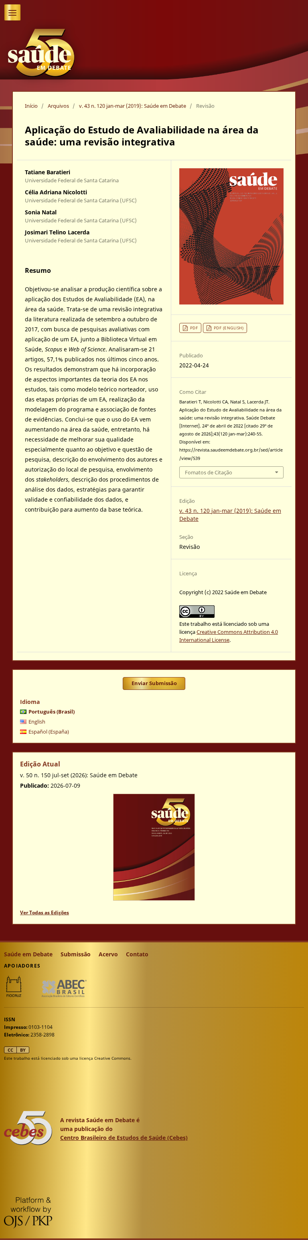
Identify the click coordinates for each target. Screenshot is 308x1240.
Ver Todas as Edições (44, 912)
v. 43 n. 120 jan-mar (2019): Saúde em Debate (132, 105)
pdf (194, 328)
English (36, 721)
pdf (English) (229, 328)
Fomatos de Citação (208, 472)
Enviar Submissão (154, 683)
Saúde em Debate (28, 954)
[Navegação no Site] (12, 12)
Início (31, 105)
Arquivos (58, 105)
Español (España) (48, 731)
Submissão (76, 954)
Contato (137, 954)
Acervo (108, 954)
